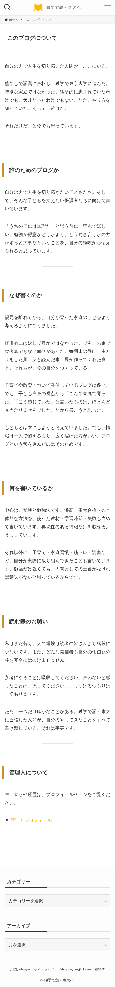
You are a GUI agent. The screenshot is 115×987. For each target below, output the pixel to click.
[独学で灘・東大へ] (57, 7)
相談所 (100, 969)
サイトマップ (44, 969)
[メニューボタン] (107, 7)
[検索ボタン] (7, 7)
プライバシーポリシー (74, 969)
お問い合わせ (20, 969)
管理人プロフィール (31, 820)
